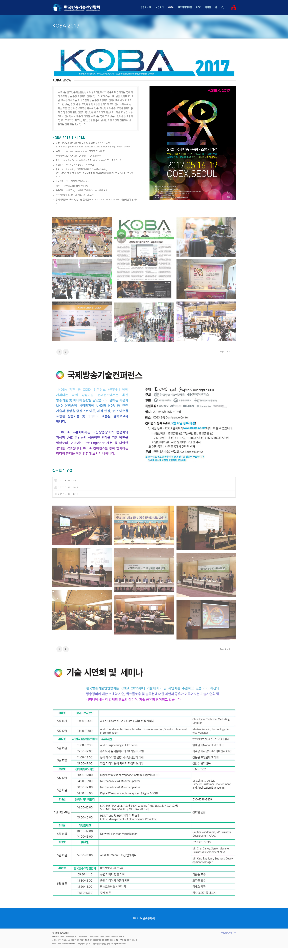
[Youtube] (233, 7)
